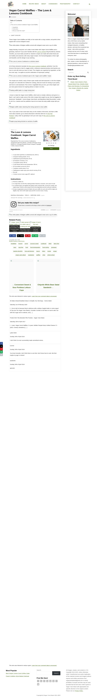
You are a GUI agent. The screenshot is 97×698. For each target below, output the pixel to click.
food (26, 247)
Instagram (49, 205)
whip (44, 255)
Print (51, 148)
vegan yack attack (21, 255)
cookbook (43, 243)
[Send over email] (1, 351)
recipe (49, 251)
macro (38, 251)
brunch (20, 243)
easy (14, 247)
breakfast (13, 243)
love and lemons (29, 251)
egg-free (20, 247)
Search (39, 670)
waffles (38, 255)
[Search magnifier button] (88, 72)
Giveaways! (15, 241)
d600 (50, 243)
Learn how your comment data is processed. (44, 296)
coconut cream (34, 243)
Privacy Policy (79, 691)
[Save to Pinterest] (1, 349)
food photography (35, 247)
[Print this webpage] (1, 354)
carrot (26, 243)
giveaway (54, 247)
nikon (43, 251)
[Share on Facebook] (1, 343)
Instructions (15, 29)
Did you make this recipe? (19, 30)
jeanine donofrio (17, 251)
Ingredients (15, 27)
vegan (55, 251)
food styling (45, 247)
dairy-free (56, 243)
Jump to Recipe (16, 35)
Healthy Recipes (21, 241)
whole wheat (51, 255)
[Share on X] (1, 346)
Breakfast (11, 241)
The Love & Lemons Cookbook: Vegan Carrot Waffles (24, 24)
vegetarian (31, 255)
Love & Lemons (41, 51)
